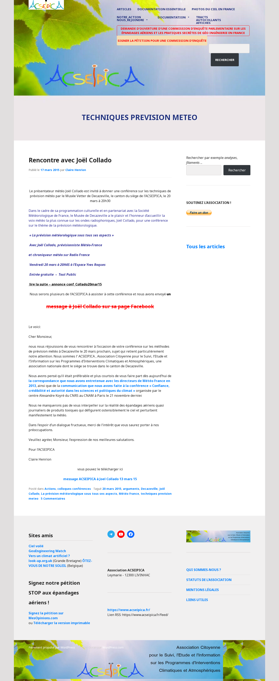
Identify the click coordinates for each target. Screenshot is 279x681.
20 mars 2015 (111, 489)
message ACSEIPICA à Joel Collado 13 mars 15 (100, 479)
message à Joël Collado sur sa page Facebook (100, 306)
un (169, 294)
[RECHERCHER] (232, 48)
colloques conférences (74, 489)
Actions (50, 489)
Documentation (172, 17)
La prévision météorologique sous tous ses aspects (79, 494)
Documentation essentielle (161, 9)
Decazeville (149, 489)
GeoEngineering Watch (47, 551)
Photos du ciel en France (213, 9)
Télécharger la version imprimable (61, 623)
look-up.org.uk (40, 561)
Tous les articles (205, 246)
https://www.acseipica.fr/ (128, 610)
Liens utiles (197, 600)
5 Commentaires (53, 498)
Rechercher (224, 60)
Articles (124, 9)
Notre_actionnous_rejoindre (130, 19)
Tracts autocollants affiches (208, 20)
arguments (131, 489)
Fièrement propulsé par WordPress (52, 647)
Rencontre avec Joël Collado (70, 160)
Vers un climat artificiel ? (49, 556)
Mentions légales (202, 590)
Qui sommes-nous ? (203, 570)
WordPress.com (113, 647)
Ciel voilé (36, 546)
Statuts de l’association (209, 580)
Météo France (129, 494)
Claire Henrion (75, 170)
